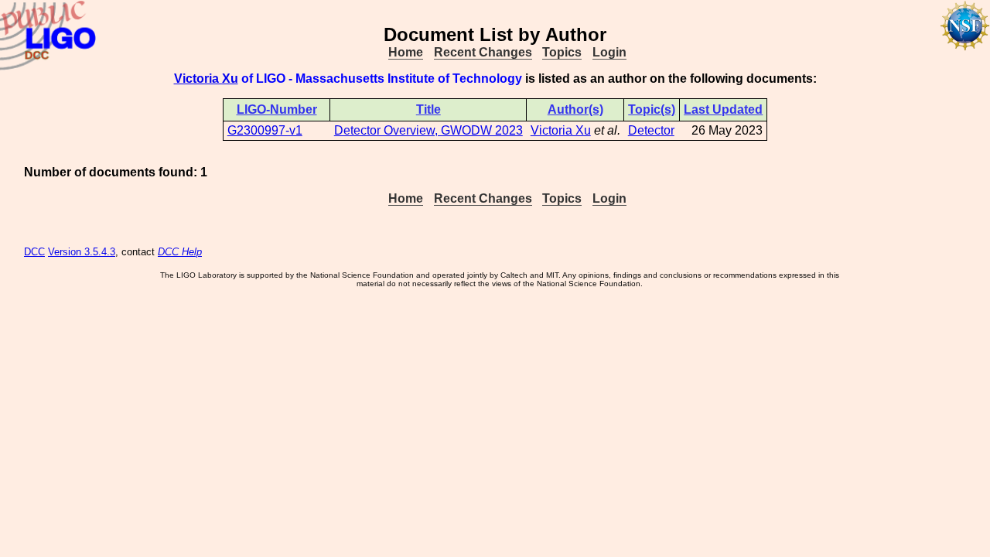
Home (405, 52)
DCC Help (180, 252)
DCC (34, 252)
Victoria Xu (206, 78)
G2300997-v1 (264, 130)
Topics (562, 52)
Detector (651, 130)
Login (609, 52)
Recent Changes (483, 52)
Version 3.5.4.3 (81, 252)
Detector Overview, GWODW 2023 (428, 130)
